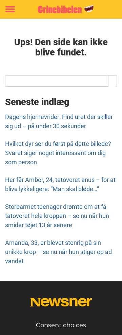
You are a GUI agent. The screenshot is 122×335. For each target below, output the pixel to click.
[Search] (112, 81)
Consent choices (61, 325)
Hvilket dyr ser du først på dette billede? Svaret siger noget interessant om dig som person (58, 153)
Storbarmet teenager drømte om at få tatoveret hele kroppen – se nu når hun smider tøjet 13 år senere (57, 216)
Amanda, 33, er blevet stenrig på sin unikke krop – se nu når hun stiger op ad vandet (58, 252)
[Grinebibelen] (61, 9)
